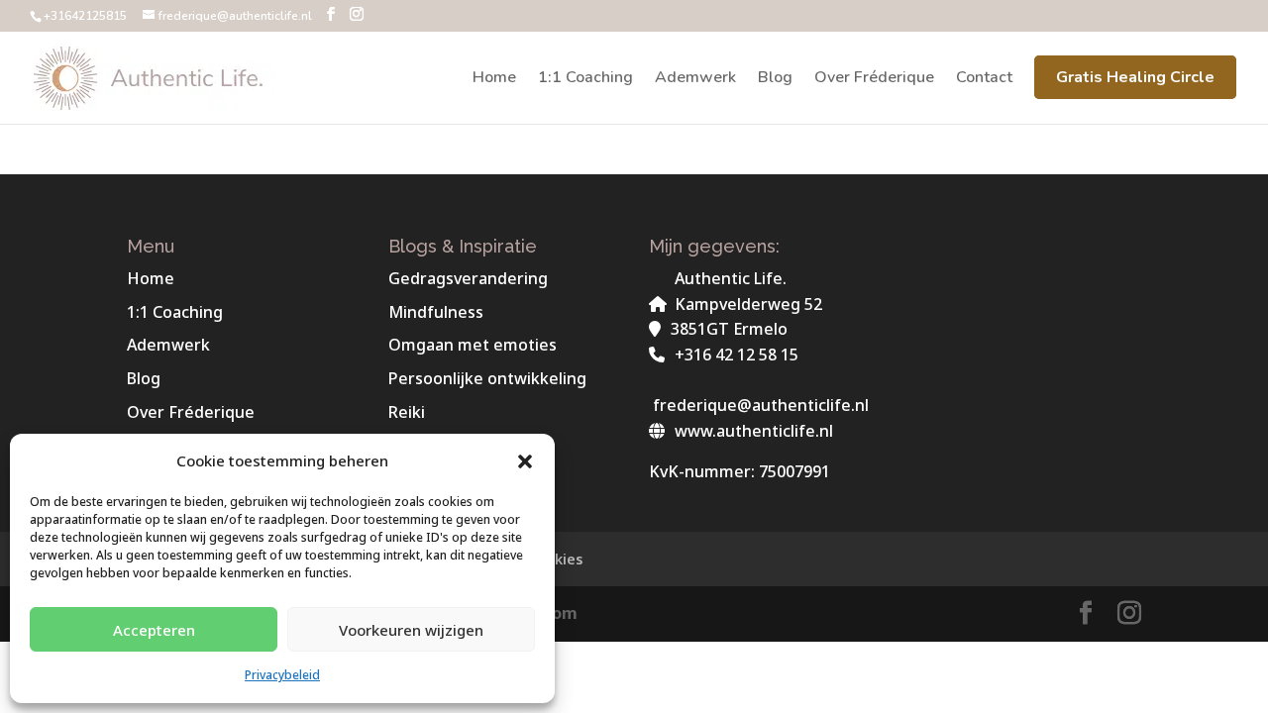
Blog (775, 79)
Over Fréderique (874, 79)
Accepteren (154, 630)
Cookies (555, 559)
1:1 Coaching (585, 79)
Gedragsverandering (468, 278)
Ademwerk (695, 79)
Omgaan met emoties (472, 345)
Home (494, 79)
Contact (984, 79)
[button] (525, 461)
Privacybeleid (282, 674)
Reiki (406, 412)
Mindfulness (435, 312)
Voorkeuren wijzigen (411, 630)
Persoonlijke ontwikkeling (487, 378)
